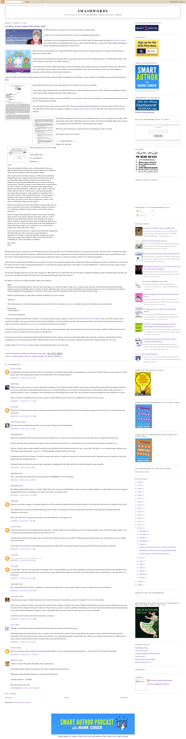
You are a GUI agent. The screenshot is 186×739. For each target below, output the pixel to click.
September (143, 541)
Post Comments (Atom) (22, 702)
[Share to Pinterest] (61, 353)
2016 (140, 508)
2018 (140, 502)
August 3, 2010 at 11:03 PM (23, 495)
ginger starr (37, 356)
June (141, 561)
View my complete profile (158, 684)
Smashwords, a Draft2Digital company (104, 15)
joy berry (48, 356)
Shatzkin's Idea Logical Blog (145, 659)
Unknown (14, 368)
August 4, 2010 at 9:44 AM (23, 560)
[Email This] (51, 353)
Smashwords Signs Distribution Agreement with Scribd (160, 253)
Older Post (124, 697)
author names (18, 356)
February (143, 574)
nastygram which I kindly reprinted (84, 109)
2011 (140, 525)
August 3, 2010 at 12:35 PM (23, 416)
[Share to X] (56, 353)
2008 (140, 585)
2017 (140, 505)
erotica (28, 356)
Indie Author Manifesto (150, 354)
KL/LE (13, 384)
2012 (140, 521)
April (142, 567)
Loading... (138, 596)
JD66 (12, 501)
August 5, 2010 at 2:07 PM (23, 642)
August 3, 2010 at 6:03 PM (23, 480)
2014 (140, 515)
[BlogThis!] (54, 353)
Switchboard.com (23, 345)
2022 (140, 488)
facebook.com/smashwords (144, 112)
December (143, 531)
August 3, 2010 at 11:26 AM (24, 401)
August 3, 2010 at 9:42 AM (23, 378)
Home (67, 697)
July (141, 557)
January (143, 577)
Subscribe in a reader (142, 472)
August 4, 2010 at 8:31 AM (23, 549)
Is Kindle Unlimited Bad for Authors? (154, 241)
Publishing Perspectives (143, 662)
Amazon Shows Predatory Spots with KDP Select (158, 228)
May (141, 564)
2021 (140, 492)
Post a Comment (10, 693)
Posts (140, 211)
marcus (13, 624)
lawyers (57, 356)
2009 (140, 581)
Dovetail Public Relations (161, 680)
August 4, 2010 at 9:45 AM (23, 578)
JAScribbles (15, 660)
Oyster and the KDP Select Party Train (155, 281)
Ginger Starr (112, 340)
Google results (33, 324)
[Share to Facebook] (59, 353)
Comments (142, 215)
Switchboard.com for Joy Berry (89, 318)
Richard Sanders (16, 422)
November (143, 534)
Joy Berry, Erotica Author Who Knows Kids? (154, 553)
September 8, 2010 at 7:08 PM (25, 688)
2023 (140, 485)
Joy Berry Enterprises (119, 40)
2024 (140, 482)
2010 (140, 528)
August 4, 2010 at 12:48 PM (23, 619)
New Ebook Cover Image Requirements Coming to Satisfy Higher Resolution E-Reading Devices (159, 325)
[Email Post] (48, 353)
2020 (140, 495)
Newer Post (9, 697)
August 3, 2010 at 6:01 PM (23, 467)
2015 (140, 511)
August (142, 544)
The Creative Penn (141, 650)
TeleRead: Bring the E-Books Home (147, 653)
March (142, 571)
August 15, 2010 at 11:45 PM (24, 654)
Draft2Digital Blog (141, 648)
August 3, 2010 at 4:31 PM (23, 429)
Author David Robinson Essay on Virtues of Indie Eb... (158, 547)
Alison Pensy (15, 596)
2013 (140, 518)
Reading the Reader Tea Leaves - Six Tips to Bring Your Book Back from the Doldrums (161, 267)
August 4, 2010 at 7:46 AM (23, 521)
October (143, 537)
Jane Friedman (140, 656)
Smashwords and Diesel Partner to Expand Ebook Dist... (158, 550)
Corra (12, 555)
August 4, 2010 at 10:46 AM (24, 590)
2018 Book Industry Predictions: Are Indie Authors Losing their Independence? (159, 340)
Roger (13, 407)
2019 (140, 498)
